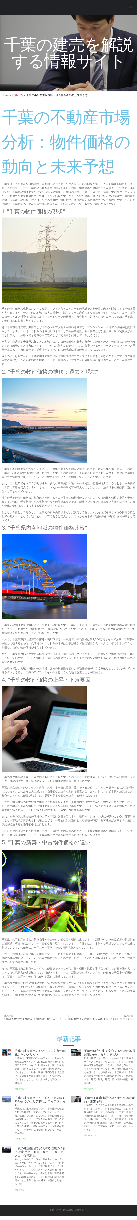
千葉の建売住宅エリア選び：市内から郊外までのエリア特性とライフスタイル (40, 1101)
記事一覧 (17, 95)
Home (5, 95)
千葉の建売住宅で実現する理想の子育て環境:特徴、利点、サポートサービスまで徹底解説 (40, 1151)
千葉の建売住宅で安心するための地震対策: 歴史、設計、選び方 (109, 1052)
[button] (131, 7)
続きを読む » (20, 1088)
